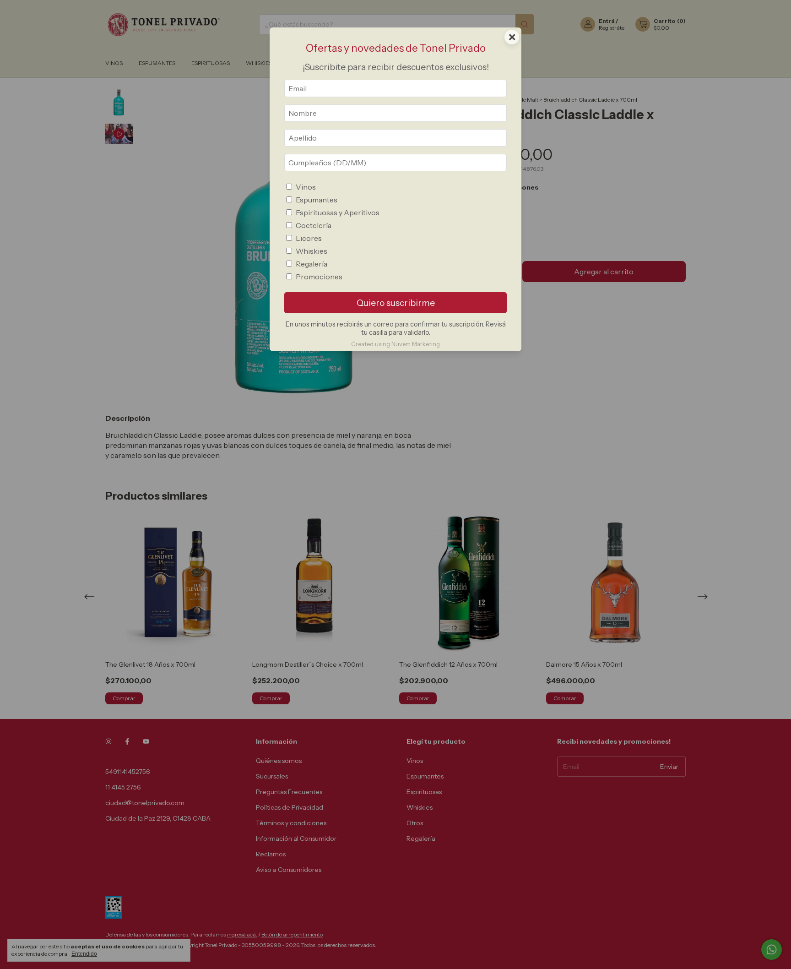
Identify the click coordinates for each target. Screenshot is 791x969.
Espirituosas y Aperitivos (337, 212)
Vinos (306, 186)
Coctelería (313, 225)
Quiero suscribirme (396, 302)
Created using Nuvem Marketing (395, 344)
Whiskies (311, 251)
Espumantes (316, 199)
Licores (309, 238)
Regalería (311, 263)
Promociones (319, 276)
